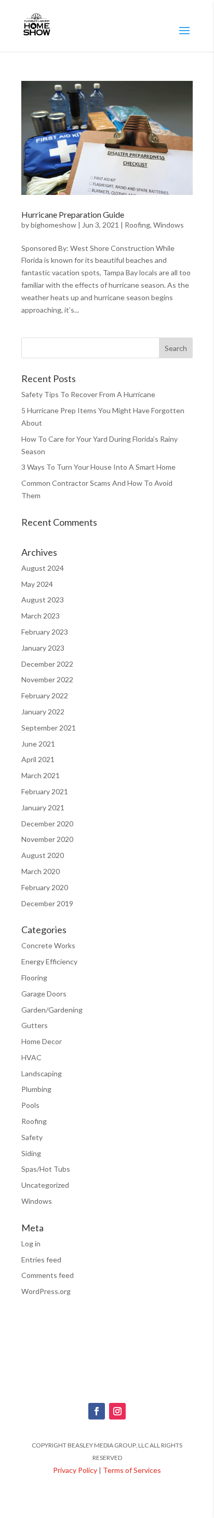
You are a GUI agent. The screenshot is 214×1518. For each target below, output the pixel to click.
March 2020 (40, 871)
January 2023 (42, 647)
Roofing (137, 224)
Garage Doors (43, 993)
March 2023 (40, 615)
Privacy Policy (75, 1470)
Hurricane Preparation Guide (72, 214)
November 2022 (47, 679)
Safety (32, 1137)
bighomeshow (53, 224)
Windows (168, 224)
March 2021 (40, 775)
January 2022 (42, 711)
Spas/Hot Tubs (45, 1168)
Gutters (34, 1025)
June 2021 (38, 743)
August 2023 (42, 599)
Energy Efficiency (49, 961)
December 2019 (47, 903)
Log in (31, 1243)
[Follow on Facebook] (96, 1411)
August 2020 (42, 855)
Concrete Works (48, 945)
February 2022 (44, 695)
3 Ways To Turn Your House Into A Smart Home (98, 466)
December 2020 (47, 823)
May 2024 (37, 584)
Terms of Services (132, 1470)
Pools (30, 1105)
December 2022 (47, 663)
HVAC (31, 1057)
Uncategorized (45, 1184)
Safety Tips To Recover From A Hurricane (88, 394)
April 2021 (38, 759)
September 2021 (48, 727)
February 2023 (44, 631)
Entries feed (41, 1259)
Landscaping (41, 1073)
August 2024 (42, 568)
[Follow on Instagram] (117, 1411)
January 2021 (42, 807)
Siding (31, 1153)
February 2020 (44, 887)
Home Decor (41, 1041)
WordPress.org (46, 1291)
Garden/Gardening (52, 1009)
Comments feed (47, 1275)
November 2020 (47, 839)
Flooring (34, 977)
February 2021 (44, 791)
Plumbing (36, 1089)
